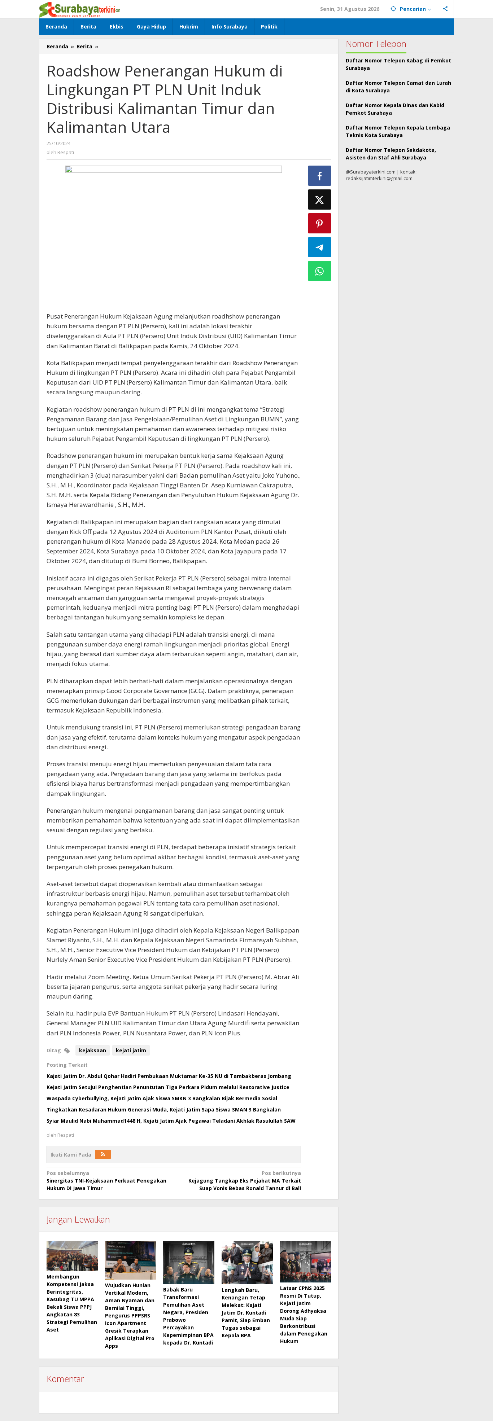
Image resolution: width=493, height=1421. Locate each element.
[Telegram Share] (319, 247)
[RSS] (103, 1154)
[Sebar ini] (319, 176)
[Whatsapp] (319, 271)
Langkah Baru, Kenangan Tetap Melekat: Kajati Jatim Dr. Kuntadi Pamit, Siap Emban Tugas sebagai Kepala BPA (246, 1312)
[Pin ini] (319, 223)
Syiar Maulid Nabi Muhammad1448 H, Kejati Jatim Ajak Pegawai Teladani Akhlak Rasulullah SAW (171, 1120)
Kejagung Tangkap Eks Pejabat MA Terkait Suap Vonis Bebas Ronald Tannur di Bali (244, 1181)
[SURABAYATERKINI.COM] (80, 8)
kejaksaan (92, 1050)
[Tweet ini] (319, 199)
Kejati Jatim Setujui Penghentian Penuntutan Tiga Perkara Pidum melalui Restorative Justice (168, 1087)
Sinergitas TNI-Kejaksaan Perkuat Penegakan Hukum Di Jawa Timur (106, 1181)
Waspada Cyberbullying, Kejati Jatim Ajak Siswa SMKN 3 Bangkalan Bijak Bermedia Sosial (162, 1098)
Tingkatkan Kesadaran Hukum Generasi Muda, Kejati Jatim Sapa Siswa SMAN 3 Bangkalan (164, 1109)
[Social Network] (445, 9)
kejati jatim (131, 1050)
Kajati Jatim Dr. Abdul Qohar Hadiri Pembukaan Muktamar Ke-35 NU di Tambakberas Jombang (169, 1076)
